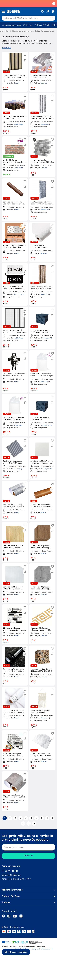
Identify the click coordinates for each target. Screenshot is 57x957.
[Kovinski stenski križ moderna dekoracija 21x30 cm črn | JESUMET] (15, 371)
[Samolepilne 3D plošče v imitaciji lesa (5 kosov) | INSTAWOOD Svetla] (15, 542)
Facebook (3, 916)
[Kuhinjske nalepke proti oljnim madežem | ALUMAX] (42, 72)
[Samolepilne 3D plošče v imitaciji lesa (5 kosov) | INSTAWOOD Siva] (42, 583)
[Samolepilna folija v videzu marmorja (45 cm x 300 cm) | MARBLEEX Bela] (15, 708)
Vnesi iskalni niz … (21, 18)
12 (29, 823)
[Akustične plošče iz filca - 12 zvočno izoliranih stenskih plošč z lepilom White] (42, 459)
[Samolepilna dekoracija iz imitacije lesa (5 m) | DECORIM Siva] (15, 791)
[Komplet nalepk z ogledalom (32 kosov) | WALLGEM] (15, 242)
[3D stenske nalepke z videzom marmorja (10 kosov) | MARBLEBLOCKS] (15, 624)
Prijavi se (28, 855)
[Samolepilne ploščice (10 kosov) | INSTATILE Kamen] (42, 750)
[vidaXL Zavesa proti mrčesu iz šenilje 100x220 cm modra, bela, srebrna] (42, 199)
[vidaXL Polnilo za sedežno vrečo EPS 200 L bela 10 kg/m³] (15, 415)
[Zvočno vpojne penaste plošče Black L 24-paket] (42, 328)
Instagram (8, 916)
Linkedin (21, 916)
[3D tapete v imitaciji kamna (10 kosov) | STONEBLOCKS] (42, 665)
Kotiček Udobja (18, 124)
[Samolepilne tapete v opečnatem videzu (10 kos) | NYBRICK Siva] (42, 157)
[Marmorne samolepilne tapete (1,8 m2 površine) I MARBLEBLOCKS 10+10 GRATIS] (15, 750)
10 (52, 818)
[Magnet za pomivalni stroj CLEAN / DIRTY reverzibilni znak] (15, 284)
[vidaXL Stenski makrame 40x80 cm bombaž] (42, 708)
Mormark (16, 83)
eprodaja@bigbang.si (11, 875)
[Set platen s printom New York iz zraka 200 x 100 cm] (15, 114)
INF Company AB (19, 294)
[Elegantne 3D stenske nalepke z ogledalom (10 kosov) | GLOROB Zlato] (42, 624)
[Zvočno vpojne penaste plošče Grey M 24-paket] (15, 459)
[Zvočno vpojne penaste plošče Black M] (42, 415)
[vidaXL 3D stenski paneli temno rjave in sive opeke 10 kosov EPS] (15, 157)
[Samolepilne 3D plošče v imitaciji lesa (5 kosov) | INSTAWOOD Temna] (42, 542)
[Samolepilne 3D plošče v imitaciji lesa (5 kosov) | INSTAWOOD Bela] (15, 583)
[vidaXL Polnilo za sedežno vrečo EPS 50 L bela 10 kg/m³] (42, 371)
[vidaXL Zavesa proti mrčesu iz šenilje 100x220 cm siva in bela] (42, 114)
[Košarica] (53, 11)
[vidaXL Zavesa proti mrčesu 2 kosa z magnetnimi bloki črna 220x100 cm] (15, 328)
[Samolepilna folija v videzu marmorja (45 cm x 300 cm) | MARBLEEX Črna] (15, 665)
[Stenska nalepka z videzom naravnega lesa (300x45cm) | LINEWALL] (15, 72)
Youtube (15, 916)
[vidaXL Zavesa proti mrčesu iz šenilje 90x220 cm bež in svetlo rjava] (42, 284)
